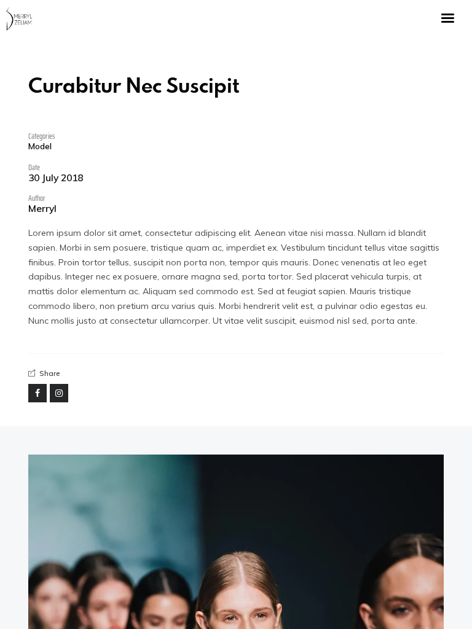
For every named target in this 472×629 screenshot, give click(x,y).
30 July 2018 (55, 178)
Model (40, 146)
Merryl (42, 209)
